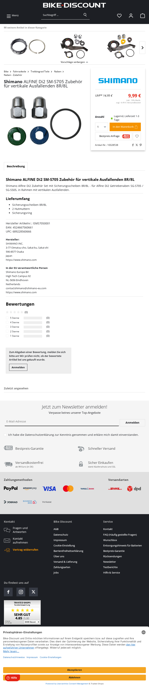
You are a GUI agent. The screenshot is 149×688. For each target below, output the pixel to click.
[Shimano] (118, 80)
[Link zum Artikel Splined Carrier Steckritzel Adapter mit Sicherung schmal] (27, 46)
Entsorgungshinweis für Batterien (122, 545)
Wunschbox (110, 540)
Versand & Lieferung (65, 561)
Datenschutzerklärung (39, 435)
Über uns (59, 556)
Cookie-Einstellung (64, 545)
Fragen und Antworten (20, 530)
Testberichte (110, 567)
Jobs (56, 572)
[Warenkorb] (141, 15)
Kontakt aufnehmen (20, 540)
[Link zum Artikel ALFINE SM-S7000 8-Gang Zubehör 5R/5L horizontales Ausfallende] (122, 46)
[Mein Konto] (131, 15)
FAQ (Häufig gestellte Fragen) (120, 534)
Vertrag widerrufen (25, 549)
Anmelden (18, 367)
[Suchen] (85, 14)
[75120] (43, 123)
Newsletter (109, 561)
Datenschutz (61, 534)
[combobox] (61, 14)
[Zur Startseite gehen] (74, 5)
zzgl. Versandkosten (128, 102)
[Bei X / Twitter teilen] (136, 145)
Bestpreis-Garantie (114, 551)
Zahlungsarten (62, 567)
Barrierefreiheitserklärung (68, 551)
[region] (74, 45)
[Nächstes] (142, 47)
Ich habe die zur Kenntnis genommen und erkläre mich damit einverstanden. (73, 435)
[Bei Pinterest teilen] (140, 145)
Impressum (60, 540)
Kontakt (108, 529)
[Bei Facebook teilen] (132, 145)
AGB (56, 529)
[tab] (16, 166)
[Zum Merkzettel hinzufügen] (137, 136)
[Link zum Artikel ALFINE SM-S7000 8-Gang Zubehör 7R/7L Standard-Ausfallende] (74, 46)
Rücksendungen (112, 556)
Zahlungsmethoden (18, 480)
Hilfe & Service (111, 572)
